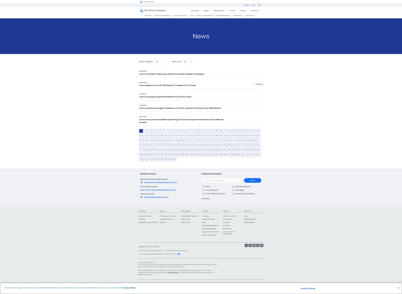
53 (237, 135)
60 (145, 140)
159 (196, 154)
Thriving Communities (189, 216)
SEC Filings (239, 190)
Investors (205, 211)
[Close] (398, 288)
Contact (253, 5)
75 (208, 140)
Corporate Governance (210, 232)
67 (174, 140)
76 (212, 140)
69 (183, 140)
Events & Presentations (245, 193)
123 (166, 150)
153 (170, 154)
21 (224, 131)
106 (216, 145)
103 (204, 145)
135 (216, 150)
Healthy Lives (185, 222)
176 (145, 159)
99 (187, 145)
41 (187, 135)
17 (208, 131)
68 (179, 140)
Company (142, 211)
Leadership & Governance (148, 222)
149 (154, 154)
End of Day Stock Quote (215, 193)
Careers (226, 211)
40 (183, 135)
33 (153, 135)
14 (195, 131)
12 (187, 131)
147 (145, 154)
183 (175, 159)
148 (149, 154)
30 (141, 135)
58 (258, 135)
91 (153, 145)
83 (241, 140)
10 (178, 131)
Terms (141, 254)
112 (241, 145)
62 (153, 140)
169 (237, 154)
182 (170, 159)
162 (208, 154)
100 (191, 145)
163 (212, 154)
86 (254, 140)
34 (158, 135)
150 (158, 154)
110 (233, 145)
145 (258, 150)
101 (195, 145)
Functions (226, 225)
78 (220, 140)
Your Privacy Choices (170, 254)
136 (221, 150)
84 (246, 140)
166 (225, 154)
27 (250, 131)
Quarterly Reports (242, 186)
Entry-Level (227, 229)
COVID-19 (156, 247)
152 (166, 154)
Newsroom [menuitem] (255, 11)
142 (246, 150)
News (208, 186)
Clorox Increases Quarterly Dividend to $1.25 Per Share (165, 96)
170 (242, 154)
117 (141, 150)
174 (258, 154)
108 (225, 145)
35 (162, 135)
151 (162, 154)
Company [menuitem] (194, 11)
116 (258, 145)
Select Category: (146, 62)
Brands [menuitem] (206, 11)
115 (254, 145)
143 (250, 150)
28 (254, 131)
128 (187, 150)
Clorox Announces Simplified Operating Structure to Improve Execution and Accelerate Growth (181, 121)
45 (204, 135)
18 (212, 131)
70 (187, 140)
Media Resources (250, 219)
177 (149, 159)
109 (229, 145)
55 (246, 135)
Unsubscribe (206, 198)
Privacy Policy (147, 254)
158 (191, 154)
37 (170, 135)
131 (199, 150)
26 (246, 131)
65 (166, 140)
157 (187, 154)
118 (145, 150)
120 (154, 150)
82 (237, 140)
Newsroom (248, 211)
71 (191, 140)
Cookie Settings (157, 254)
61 (149, 140)
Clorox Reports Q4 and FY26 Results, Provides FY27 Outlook (167, 85)
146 (141, 154)
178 (154, 159)
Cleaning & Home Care (168, 216)
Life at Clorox (228, 219)
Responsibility (186, 211)
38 (174, 135)
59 (141, 140)
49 (221, 135)
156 (183, 154)
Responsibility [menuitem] (219, 11)
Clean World (185, 219)
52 (233, 135)
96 (174, 145)
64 (162, 140)
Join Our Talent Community (228, 233)
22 (229, 131)
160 (200, 154)
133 (208, 150)
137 (225, 150)
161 (204, 154)
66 (170, 140)
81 (233, 140)
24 (237, 131)
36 (166, 135)
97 (179, 145)
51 (229, 135)
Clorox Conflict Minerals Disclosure (176, 250)
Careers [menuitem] (242, 11)
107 (221, 145)
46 (208, 135)
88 (141, 145)
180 (162, 159)
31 (145, 135)
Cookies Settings (307, 288)
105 (212, 145)
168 (233, 154)
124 (170, 150)
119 (149, 150)
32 (149, 135)
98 (183, 145)
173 (254, 154)
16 (204, 131)
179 (158, 159)
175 (141, 159)
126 (179, 150)
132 (204, 150)
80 (229, 140)
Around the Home (166, 219)
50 (225, 135)
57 (254, 135)
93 (162, 145)
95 (170, 145)
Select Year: (176, 62)
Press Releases (249, 222)
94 (166, 145)
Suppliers (246, 5)
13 (191, 131)
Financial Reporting (209, 229)
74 (204, 140)
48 (216, 135)
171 (246, 154)
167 (229, 154)
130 (195, 150)
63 (158, 140)
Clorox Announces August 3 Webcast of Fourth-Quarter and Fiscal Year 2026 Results (180, 108)
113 (246, 145)
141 (241, 150)
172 (250, 154)
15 (199, 131)
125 (175, 150)
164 (216, 154)
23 (233, 131)
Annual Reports (212, 190)
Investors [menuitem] (232, 11)
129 (191, 150)
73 (199, 140)
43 (195, 135)
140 (237, 150)
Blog (245, 216)
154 (174, 154)
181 (166, 159)
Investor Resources (209, 235)
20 (220, 131)
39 (179, 135)
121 (158, 150)
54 (241, 135)
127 (183, 150)
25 (241, 131)
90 (149, 145)
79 (225, 140)
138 (229, 150)
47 (212, 135)
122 (162, 150)
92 (158, 145)
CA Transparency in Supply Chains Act (152, 250)
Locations (226, 222)
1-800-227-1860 (172, 272)
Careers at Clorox (229, 216)
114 (250, 145)
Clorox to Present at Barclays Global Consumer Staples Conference (171, 74)
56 (250, 135)
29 (258, 131)
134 (212, 150)
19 (216, 131)
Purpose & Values (145, 216)
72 (195, 140)
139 (233, 150)
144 (254, 150)
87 (258, 140)
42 (191, 135)
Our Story (142, 219)
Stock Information (208, 219)
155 (179, 154)
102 (200, 145)
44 (200, 135)
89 (145, 145)
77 (216, 140)
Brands (162, 211)
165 (221, 154)
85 (250, 140)
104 (208, 145)
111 (237, 145)
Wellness (163, 222)
